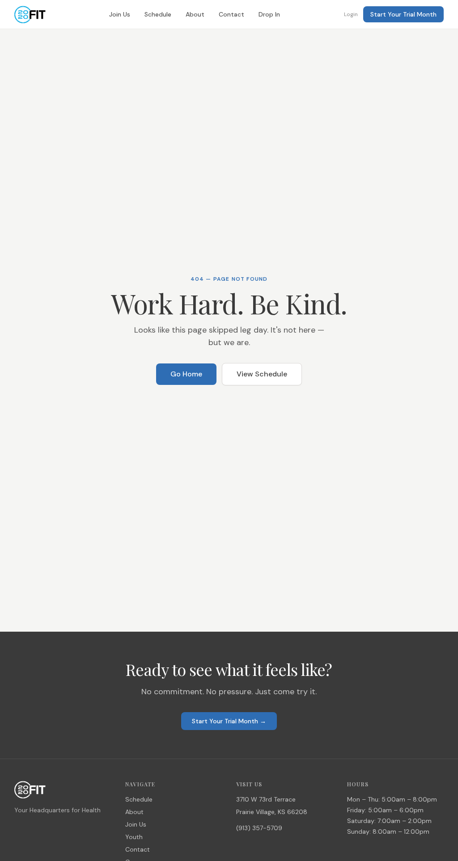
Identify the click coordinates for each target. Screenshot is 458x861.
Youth (134, 837)
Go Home (186, 374)
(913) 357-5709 (259, 828)
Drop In (269, 14)
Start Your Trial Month (403, 14)
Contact (231, 14)
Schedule (157, 14)
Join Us (119, 14)
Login (351, 14)
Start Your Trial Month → (229, 721)
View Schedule (262, 374)
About (195, 14)
